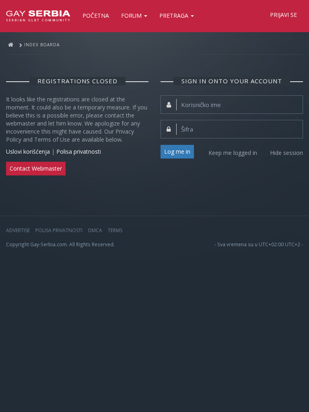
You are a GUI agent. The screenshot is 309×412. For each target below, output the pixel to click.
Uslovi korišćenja (28, 151)
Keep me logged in (232, 153)
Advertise (18, 230)
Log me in (177, 151)
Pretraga (174, 15)
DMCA (95, 230)
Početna (95, 15)
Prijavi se (283, 15)
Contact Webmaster (36, 168)
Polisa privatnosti (78, 151)
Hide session (286, 153)
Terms (115, 230)
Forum (132, 15)
